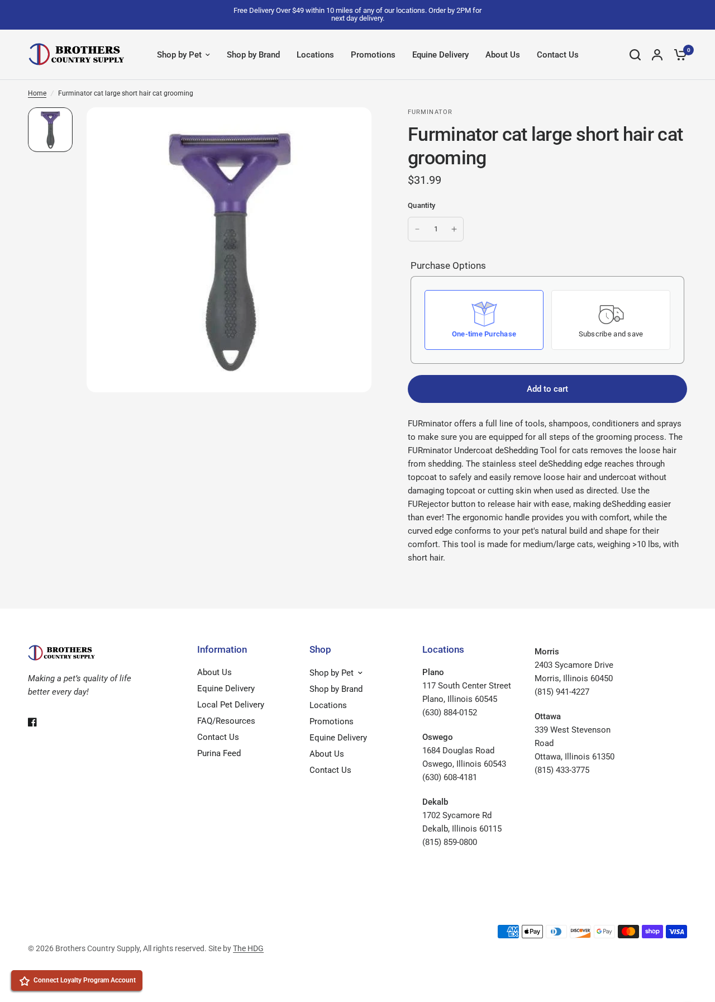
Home (37, 93)
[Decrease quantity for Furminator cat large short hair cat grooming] (417, 229)
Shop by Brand (253, 55)
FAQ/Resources (226, 721)
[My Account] (657, 55)
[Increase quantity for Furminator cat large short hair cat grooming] (454, 229)
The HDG (248, 948)
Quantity (421, 205)
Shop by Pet (179, 55)
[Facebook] (40, 722)
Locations (315, 55)
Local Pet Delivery (230, 705)
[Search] (635, 55)
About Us (502, 55)
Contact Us (558, 55)
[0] (677, 55)
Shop (320, 649)
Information (222, 649)
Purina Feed (219, 753)
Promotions (373, 55)
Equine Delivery (440, 55)
